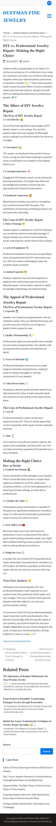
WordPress (46, 821)
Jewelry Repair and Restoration (17, 641)
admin (26, 61)
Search (6, 744)
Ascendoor (23, 821)
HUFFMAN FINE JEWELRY (36, 818)
